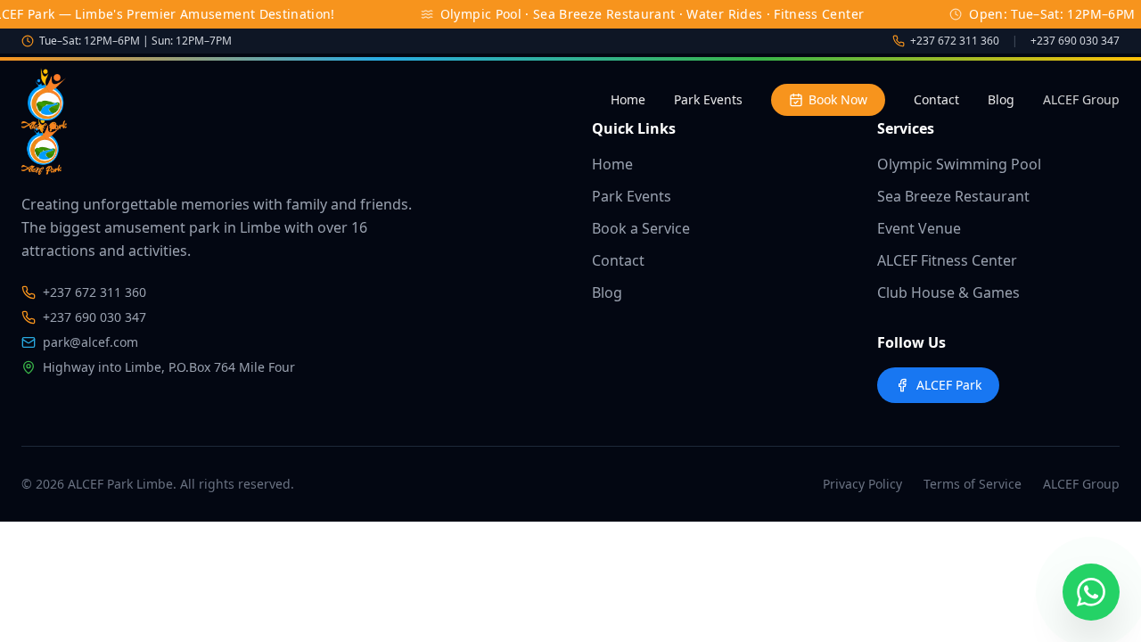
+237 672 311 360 (954, 41)
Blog (1001, 99)
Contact (936, 99)
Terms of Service (972, 483)
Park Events (708, 99)
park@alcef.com (90, 341)
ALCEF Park (948, 384)
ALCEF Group (1081, 99)
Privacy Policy (862, 483)
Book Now (838, 99)
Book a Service (641, 228)
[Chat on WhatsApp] (1091, 592)
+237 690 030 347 (1075, 41)
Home (628, 99)
